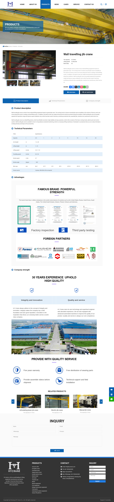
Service (76, 4)
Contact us (89, 4)
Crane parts (35, 489)
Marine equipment (36, 483)
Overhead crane (36, 470)
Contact (65, 463)
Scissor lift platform (36, 492)
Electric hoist (35, 476)
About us (33, 4)
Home (22, 4)
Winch (33, 481)
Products (46, 4)
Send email (72, 92)
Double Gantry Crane (37, 474)
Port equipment (35, 485)
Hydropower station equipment (39, 491)
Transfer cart (35, 479)
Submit (58, 450)
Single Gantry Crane (37, 472)
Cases (66, 4)
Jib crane (20, 46)
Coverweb (108, 500)
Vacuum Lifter (35, 466)
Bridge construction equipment (39, 487)
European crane (36, 468)
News (57, 4)
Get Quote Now (88, 92)
